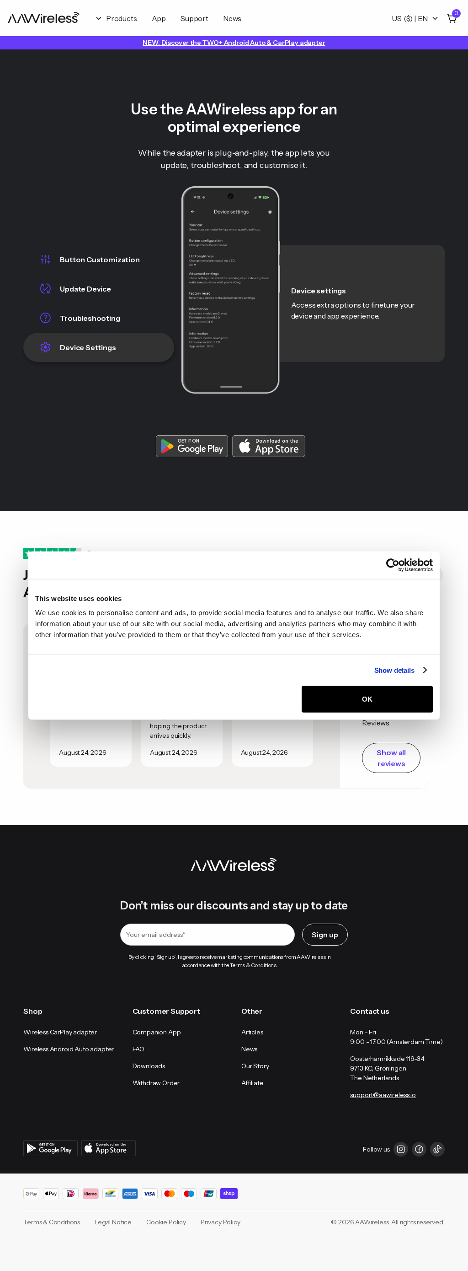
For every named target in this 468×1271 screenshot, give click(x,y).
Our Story (255, 1066)
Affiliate (252, 1083)
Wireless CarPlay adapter (60, 1032)
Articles (252, 1032)
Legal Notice (113, 1222)
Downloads (149, 1066)
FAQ (139, 1049)
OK (367, 699)
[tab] (98, 259)
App (159, 18)
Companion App (157, 1032)
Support (194, 18)
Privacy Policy (220, 1222)
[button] (116, 18)
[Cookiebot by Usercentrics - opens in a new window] (393, 565)
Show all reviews (391, 758)
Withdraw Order (156, 1083)
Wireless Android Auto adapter (68, 1049)
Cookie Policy (166, 1222)
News (232, 18)
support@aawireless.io (382, 1095)
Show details (394, 670)
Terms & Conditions (51, 1222)
